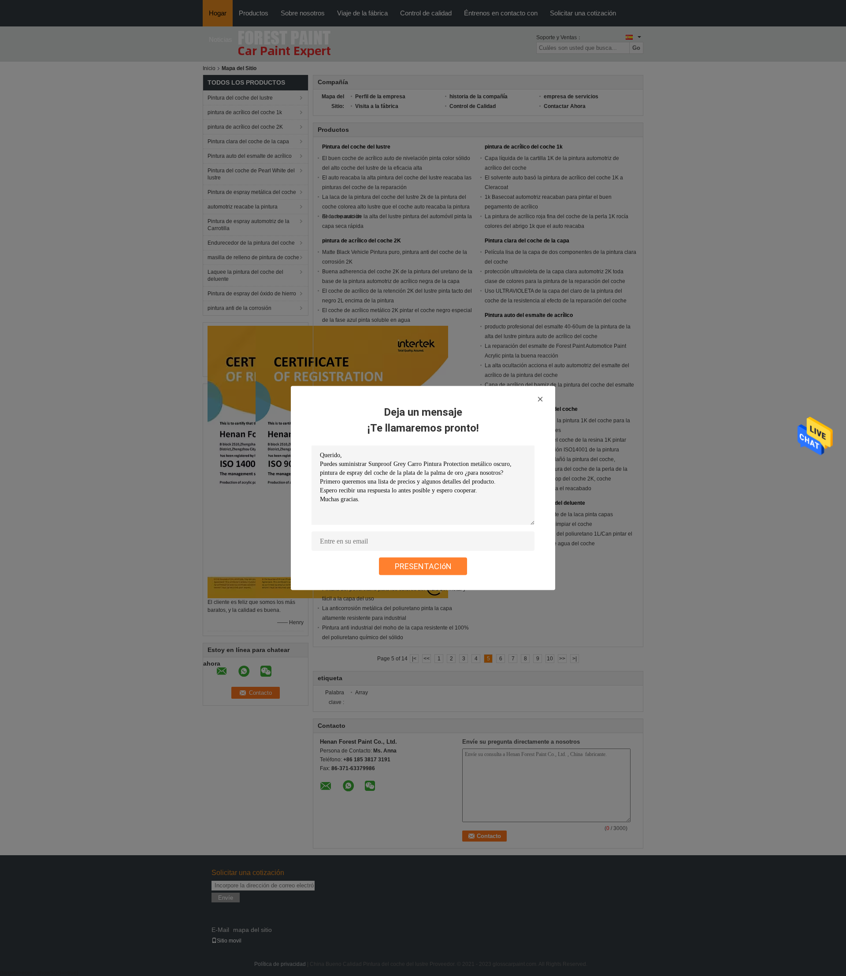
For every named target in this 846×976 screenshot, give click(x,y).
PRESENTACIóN (423, 566)
